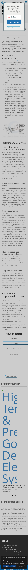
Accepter (6, 566)
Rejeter (13, 566)
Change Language (14, 22)
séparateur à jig (14, 61)
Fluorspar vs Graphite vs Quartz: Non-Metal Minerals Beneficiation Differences (13, 509)
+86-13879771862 (8, 547)
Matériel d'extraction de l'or (17, 2)
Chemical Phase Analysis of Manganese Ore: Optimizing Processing (13, 529)
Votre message (14, 354)
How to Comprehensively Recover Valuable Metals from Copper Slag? (11, 524)
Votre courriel (14, 343)
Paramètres (21, 566)
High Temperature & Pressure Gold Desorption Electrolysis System (13, 486)
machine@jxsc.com (11, 549)
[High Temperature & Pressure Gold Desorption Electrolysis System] (9, 437)
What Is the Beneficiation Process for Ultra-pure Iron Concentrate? (12, 519)
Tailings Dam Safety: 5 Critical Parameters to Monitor (13, 514)
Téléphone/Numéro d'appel (14, 349)
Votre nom (14, 338)
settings (22, 563)
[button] (26, 2)
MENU (3, 2)
